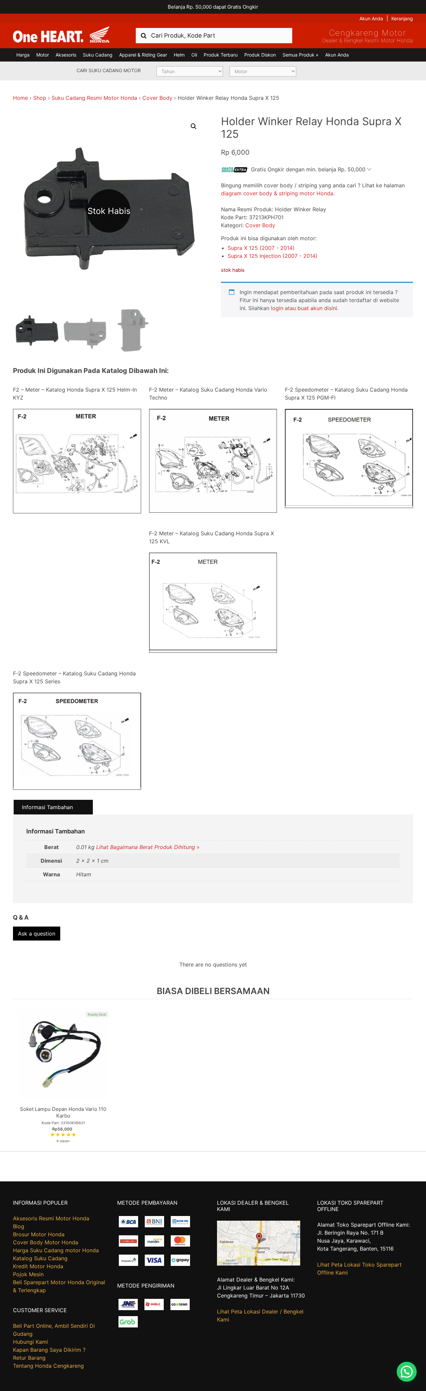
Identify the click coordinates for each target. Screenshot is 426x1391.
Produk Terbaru (221, 55)
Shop (39, 97)
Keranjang (402, 18)
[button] (194, 126)
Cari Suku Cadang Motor (109, 70)
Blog (18, 1226)
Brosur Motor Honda (39, 1234)
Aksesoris (66, 55)
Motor (42, 55)
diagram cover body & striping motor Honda (277, 193)
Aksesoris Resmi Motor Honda (51, 1218)
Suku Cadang (97, 55)
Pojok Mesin (28, 1274)
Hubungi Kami (30, 1341)
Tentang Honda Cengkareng (48, 1365)
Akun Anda (371, 18)
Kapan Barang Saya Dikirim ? (49, 1349)
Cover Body (157, 97)
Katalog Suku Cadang (40, 1258)
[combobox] (214, 35)
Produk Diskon (260, 55)
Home (20, 97)
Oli (194, 55)
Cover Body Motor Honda (45, 1242)
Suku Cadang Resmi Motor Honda (94, 97)
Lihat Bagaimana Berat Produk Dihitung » (148, 847)
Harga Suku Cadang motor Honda (56, 1250)
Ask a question (36, 933)
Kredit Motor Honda (38, 1266)
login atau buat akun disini (304, 308)
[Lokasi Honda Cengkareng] (258, 1263)
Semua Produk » (301, 55)
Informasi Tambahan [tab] (47, 807)
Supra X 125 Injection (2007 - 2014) (273, 256)
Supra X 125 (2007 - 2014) (261, 248)
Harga (23, 55)
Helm (179, 55)
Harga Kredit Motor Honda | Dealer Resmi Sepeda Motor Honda (61, 35)
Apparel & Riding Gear (143, 55)
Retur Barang (29, 1357)
